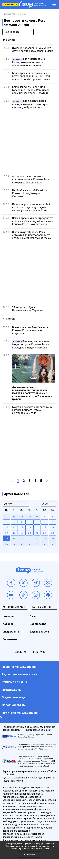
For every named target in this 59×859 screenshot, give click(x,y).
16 (52, 527)
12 (21, 527)
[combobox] (18, 32)
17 (6, 533)
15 (44, 527)
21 (37, 533)
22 (44, 533)
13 (29, 527)
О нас (33, 616)
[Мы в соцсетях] (11, 583)
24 (6, 538)
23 (52, 533)
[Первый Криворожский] (32, 4)
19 (21, 533)
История (7, 623)
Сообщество (38, 623)
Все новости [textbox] (12, 31)
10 (6, 527)
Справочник (10, 639)
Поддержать (10, 4)
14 (37, 527)
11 (14, 527)
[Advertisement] (29, 141)
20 (29, 533)
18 (14, 533)
